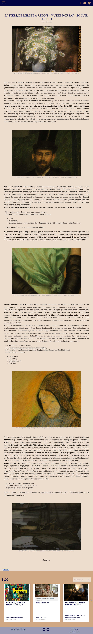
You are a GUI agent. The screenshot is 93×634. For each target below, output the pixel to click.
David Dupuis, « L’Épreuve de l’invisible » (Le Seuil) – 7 (15, 604)
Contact (74, 629)
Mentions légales (18, 629)
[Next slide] (91, 601)
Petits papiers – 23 (42, 603)
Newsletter (74, 632)
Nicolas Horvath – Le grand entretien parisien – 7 (75, 604)
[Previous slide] (2, 601)
